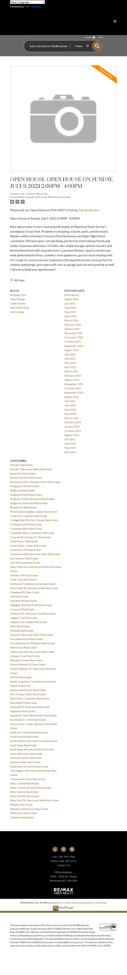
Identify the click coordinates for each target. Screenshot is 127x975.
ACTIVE (88, 37)
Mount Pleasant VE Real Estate (27, 664)
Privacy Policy (65, 902)
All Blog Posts (18, 294)
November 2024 (73, 384)
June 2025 (70, 358)
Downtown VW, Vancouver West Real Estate (35, 554)
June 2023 (70, 443)
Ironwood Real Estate (22, 609)
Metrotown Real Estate (23, 647)
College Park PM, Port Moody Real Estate (34, 520)
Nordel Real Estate (20, 677)
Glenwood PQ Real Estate (24, 592)
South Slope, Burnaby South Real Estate (32, 749)
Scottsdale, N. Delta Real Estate (28, 719)
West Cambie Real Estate (24, 783)
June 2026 (70, 307)
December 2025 (73, 333)
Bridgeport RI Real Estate (24, 486)
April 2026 (70, 316)
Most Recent (71, 294)
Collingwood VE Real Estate (26, 524)
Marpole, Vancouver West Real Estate (31, 634)
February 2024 (72, 422)
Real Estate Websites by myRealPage (90, 902)
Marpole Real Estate (21, 630)
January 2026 (72, 328)
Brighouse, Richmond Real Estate (28, 503)
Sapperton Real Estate (22, 711)
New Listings (17, 299)
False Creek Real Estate (23, 579)
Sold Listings (17, 311)
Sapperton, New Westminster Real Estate (33, 715)
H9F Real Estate (19, 596)
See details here (89, 210)
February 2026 (72, 324)
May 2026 (70, 311)
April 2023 (70, 452)
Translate (35, 6)
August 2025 (71, 350)
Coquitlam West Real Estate (26, 528)
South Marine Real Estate (24, 736)
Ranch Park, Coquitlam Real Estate (29, 698)
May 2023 (70, 447)
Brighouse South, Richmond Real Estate (32, 498)
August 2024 (71, 396)
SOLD (101, 37)
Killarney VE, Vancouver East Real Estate (33, 613)
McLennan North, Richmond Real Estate (32, 643)
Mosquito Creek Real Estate (26, 660)
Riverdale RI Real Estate (23, 702)
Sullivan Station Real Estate (25, 762)
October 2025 (72, 341)
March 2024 (71, 418)
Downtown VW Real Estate (25, 549)
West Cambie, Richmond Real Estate (30, 787)
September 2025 (73, 345)
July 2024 (69, 400)
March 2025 (71, 371)
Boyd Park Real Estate (22, 473)
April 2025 (70, 367)
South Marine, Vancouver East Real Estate (33, 740)
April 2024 (70, 413)
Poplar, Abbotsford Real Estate (27, 689)
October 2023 (72, 430)
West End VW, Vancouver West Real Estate (34, 800)
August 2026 (71, 299)
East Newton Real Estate (24, 558)
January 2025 (72, 379)
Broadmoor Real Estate (23, 507)
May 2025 (70, 362)
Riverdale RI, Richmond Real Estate (29, 706)
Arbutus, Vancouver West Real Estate (31, 469)
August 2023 (71, 434)
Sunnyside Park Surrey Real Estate (29, 766)
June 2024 (70, 405)
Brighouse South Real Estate (26, 494)
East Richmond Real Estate (25, 562)
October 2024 (72, 388)
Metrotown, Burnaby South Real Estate (32, 651)
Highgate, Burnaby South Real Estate (31, 605)
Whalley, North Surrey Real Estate (29, 808)
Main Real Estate (19, 626)
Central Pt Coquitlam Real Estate (28, 515)
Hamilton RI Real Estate (23, 600)
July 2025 (69, 354)
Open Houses (17, 303)
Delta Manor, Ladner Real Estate (28, 545)
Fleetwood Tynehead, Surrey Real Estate (32, 583)
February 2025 (72, 375)
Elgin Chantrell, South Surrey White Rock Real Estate (45, 197)
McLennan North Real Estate (26, 639)
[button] (55, 849)
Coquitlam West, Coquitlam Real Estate (32, 532)
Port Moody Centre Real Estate (28, 694)
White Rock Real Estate (23, 813)
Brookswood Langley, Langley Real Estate (33, 511)
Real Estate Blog (19, 307)
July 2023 (69, 439)
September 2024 (73, 392)
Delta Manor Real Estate (24, 541)
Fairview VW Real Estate (24, 575)
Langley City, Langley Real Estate (28, 621)
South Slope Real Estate (23, 745)
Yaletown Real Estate (22, 817)
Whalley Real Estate (21, 804)
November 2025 (73, 337)
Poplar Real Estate (20, 685)
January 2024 (72, 426)
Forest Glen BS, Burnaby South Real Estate (34, 588)
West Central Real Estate (24, 791)
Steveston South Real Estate (26, 757)
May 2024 (70, 409)
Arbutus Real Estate (21, 464)
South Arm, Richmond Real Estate (29, 732)
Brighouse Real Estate (22, 490)
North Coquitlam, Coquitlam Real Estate (33, 681)
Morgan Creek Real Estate (25, 655)
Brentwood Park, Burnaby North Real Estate (35, 481)
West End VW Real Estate (24, 796)
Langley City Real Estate (23, 617)
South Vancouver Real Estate (26, 753)
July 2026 (69, 303)
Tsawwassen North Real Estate (27, 779)
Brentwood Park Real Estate (26, 477)
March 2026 (71, 320)
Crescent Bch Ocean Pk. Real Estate (30, 537)
